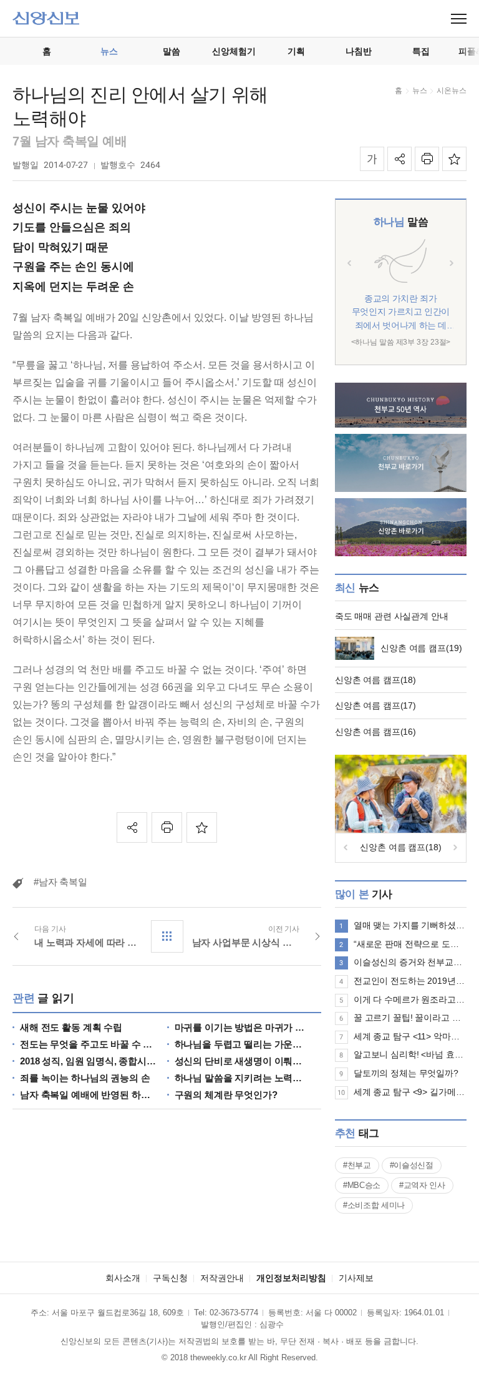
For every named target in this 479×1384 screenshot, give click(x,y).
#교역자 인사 (422, 1185)
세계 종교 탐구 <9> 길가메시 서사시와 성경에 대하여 (410, 1092)
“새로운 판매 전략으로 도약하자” (410, 944)
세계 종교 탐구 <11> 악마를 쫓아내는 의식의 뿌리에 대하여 (410, 1036)
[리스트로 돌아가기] (167, 936)
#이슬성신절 (411, 1165)
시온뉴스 (452, 90)
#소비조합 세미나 (374, 1205)
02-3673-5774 (234, 1312)
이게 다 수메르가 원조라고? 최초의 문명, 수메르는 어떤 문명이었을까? (410, 999)
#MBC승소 (361, 1185)
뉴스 (419, 90)
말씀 (401, 222)
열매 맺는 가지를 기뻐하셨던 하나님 (410, 925)
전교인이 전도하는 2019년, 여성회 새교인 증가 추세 (410, 981)
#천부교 (357, 1165)
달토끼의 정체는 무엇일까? (406, 1073)
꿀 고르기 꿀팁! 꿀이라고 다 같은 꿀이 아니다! (410, 1018)
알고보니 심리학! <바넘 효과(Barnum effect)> (410, 1054)
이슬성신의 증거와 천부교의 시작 (410, 962)
